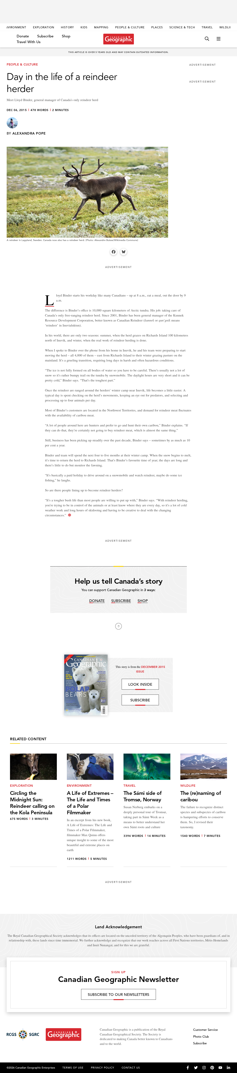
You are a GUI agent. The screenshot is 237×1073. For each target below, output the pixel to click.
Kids (84, 27)
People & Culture (130, 27)
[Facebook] (113, 252)
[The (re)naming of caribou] (203, 810)
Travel (207, 27)
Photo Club (201, 1037)
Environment (15, 27)
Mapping (101, 27)
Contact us (131, 1067)
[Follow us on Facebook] (188, 1067)
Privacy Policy (102, 1067)
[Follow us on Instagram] (204, 1067)
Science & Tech (182, 27)
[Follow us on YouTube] (220, 1067)
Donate (23, 36)
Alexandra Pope (29, 133)
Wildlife (226, 27)
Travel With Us (29, 42)
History (67, 27)
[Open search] (207, 39)
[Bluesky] (123, 252)
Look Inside (140, 684)
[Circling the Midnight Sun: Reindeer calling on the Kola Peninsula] (33, 810)
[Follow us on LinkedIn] (228, 1067)
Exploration (43, 27)
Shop (66, 36)
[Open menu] (218, 39)
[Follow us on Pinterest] (212, 1067)
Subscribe (45, 36)
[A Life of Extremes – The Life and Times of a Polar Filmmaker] (90, 810)
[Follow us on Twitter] (196, 1067)
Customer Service (205, 1030)
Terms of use (73, 1067)
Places (157, 27)
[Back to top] (118, 626)
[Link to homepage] (118, 39)
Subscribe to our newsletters (118, 994)
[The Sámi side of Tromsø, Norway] (146, 810)
